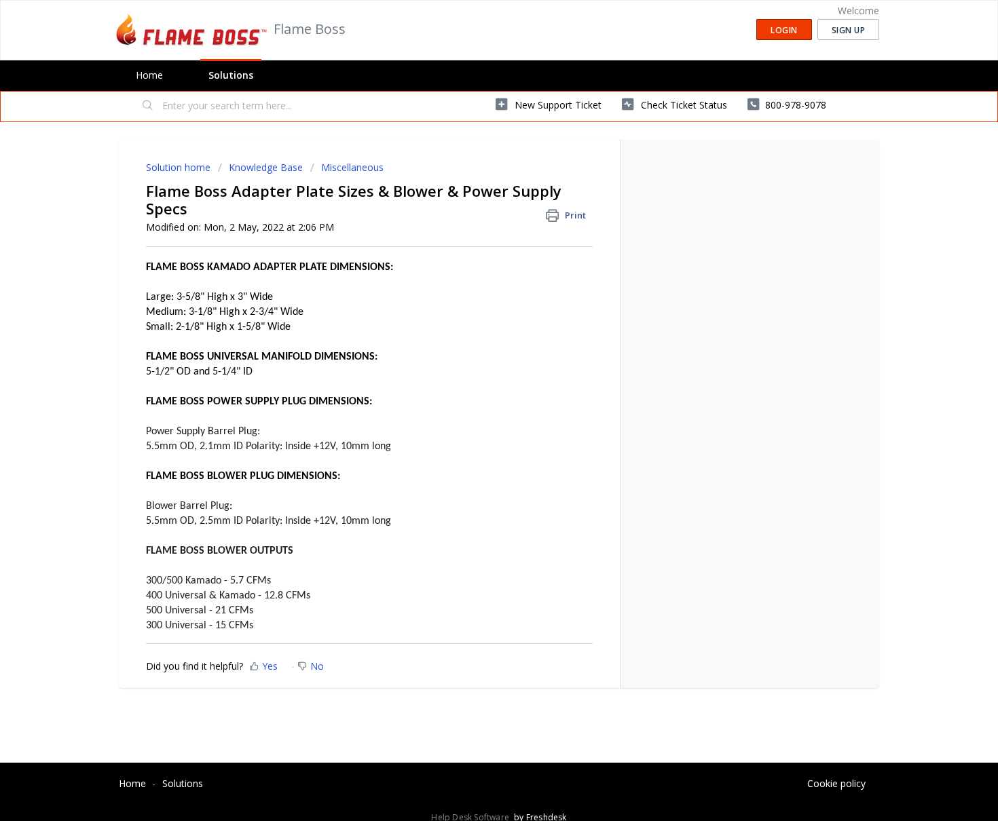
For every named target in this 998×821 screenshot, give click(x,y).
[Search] (148, 106)
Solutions (230, 75)
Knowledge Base (266, 167)
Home (149, 75)
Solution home (179, 167)
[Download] (474, 233)
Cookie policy (836, 783)
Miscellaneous (352, 167)
